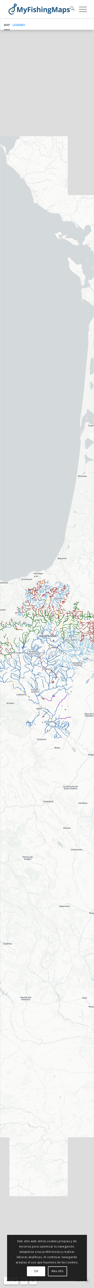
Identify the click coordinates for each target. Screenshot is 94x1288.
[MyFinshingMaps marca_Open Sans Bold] (39, 9)
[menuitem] (69, 9)
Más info (58, 1271)
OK (36, 1271)
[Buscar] (69, 9)
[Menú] (80, 9)
